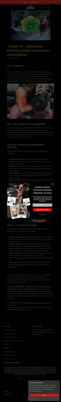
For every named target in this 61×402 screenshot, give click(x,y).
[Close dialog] (53, 184)
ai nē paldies (42, 214)
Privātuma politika (32, 399)
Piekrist (44, 395)
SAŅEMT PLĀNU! (42, 209)
